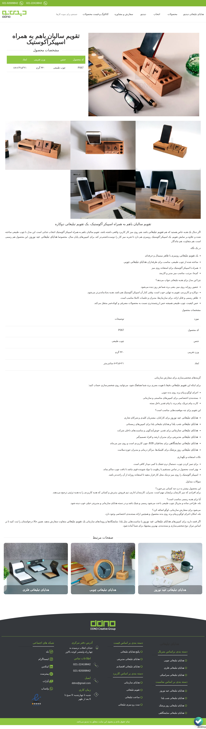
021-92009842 (82, 670)
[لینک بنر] (170, 568)
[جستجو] (32, 14)
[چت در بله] (198, 721)
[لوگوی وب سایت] (14, 14)
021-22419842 (82, 664)
